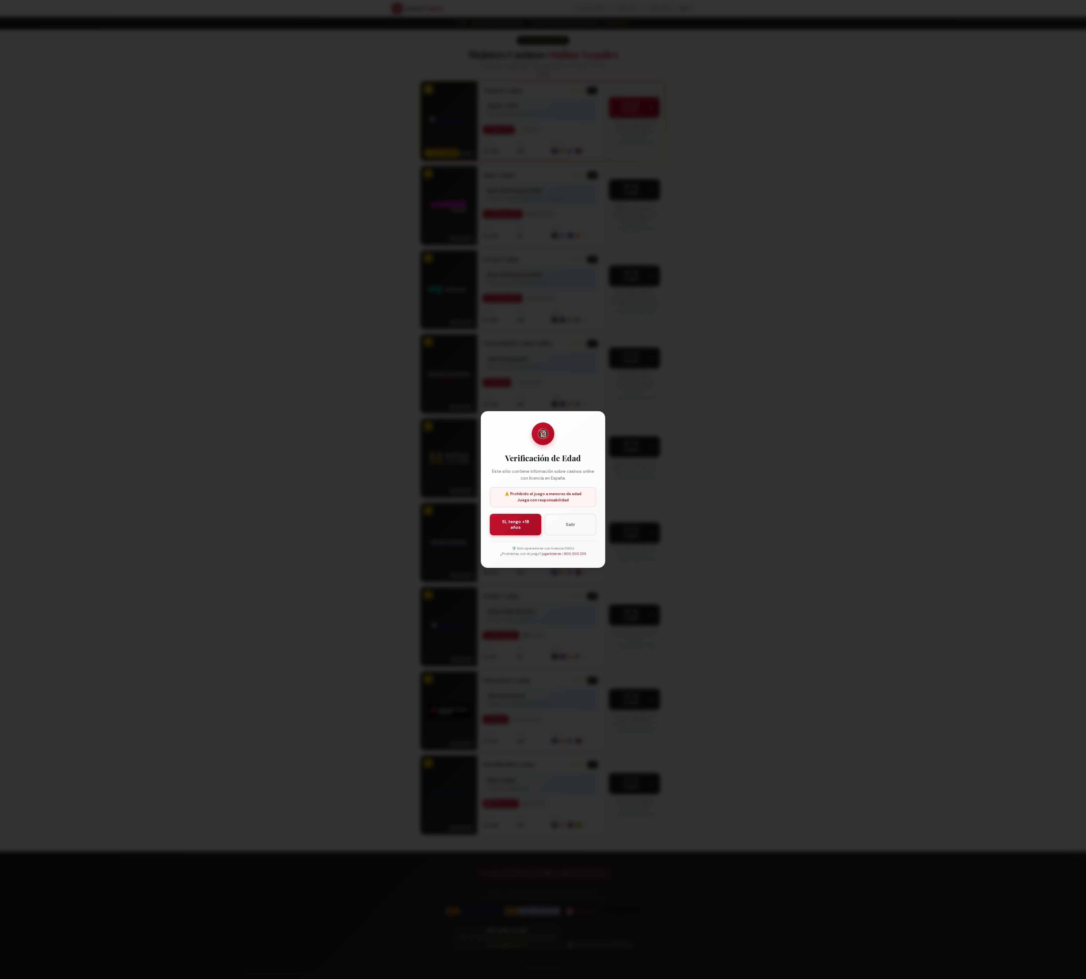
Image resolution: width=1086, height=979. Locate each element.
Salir (570, 524)
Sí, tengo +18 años (515, 524)
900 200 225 (575, 553)
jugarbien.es (551, 553)
